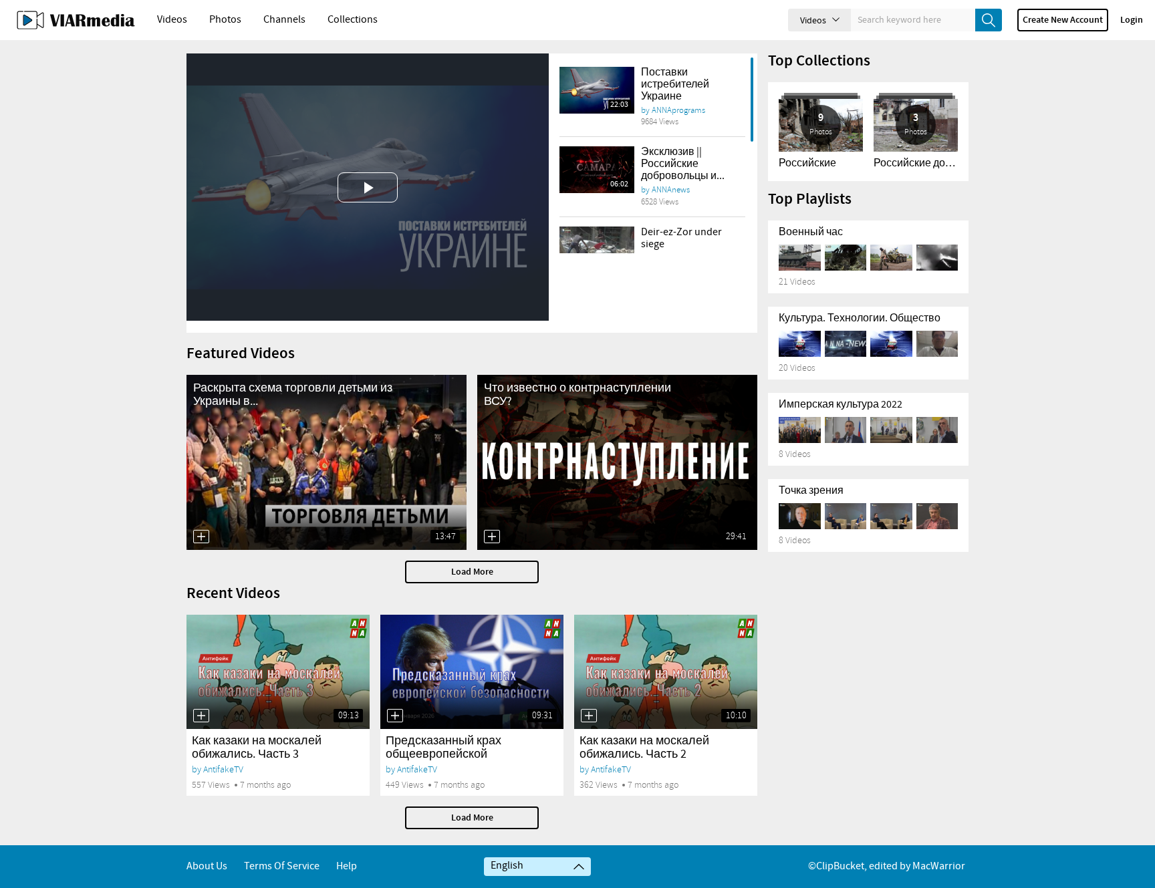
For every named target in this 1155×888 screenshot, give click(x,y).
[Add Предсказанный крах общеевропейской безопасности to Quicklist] (395, 715)
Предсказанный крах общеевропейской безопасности (443, 754)
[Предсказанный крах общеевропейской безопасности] (471, 672)
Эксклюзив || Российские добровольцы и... (683, 164)
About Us (206, 866)
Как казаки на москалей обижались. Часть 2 (644, 747)
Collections (353, 20)
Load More (472, 572)
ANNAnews (671, 189)
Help (346, 866)
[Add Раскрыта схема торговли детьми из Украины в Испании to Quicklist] (201, 536)
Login (1131, 20)
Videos (172, 20)
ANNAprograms (678, 110)
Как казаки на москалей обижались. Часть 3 (257, 747)
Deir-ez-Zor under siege (681, 238)
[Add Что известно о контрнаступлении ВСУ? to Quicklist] (492, 536)
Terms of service (281, 866)
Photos (225, 20)
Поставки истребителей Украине (675, 84)
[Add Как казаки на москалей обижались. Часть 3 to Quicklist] (201, 715)
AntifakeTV (223, 769)
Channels (284, 20)
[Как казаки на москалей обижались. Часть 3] (278, 672)
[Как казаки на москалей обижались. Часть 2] (665, 672)
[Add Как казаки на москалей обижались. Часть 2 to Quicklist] (589, 715)
